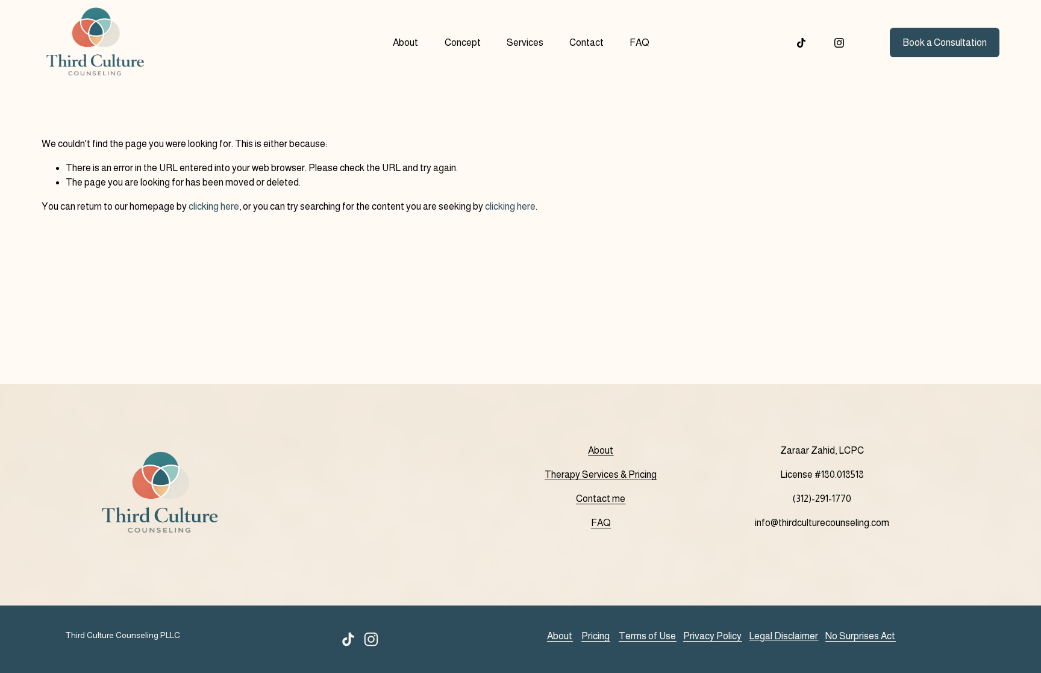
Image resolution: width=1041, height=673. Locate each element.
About (405, 42)
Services (525, 42)
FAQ (639, 42)
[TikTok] (801, 43)
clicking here (214, 206)
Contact (586, 42)
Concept (463, 42)
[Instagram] (839, 43)
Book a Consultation (944, 42)
